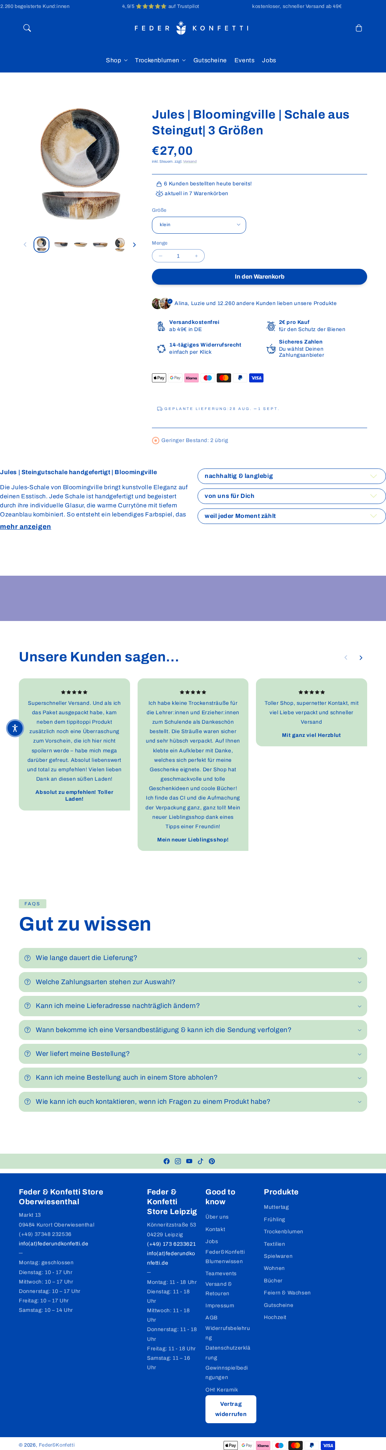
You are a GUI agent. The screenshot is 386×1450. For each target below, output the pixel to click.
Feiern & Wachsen (287, 1293)
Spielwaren (278, 1256)
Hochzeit (275, 1317)
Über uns (217, 1217)
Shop (113, 60)
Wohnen (274, 1268)
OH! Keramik (221, 1390)
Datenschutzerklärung (228, 1352)
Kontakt (215, 1229)
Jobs (211, 1241)
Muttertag (276, 1207)
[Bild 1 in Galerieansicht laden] (41, 245)
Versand (190, 161)
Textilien (274, 1244)
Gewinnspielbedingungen (226, 1372)
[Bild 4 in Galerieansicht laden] (100, 245)
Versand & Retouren (218, 1288)
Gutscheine (278, 1305)
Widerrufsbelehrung (227, 1333)
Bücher (273, 1281)
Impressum (219, 1305)
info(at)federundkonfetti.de (53, 1244)
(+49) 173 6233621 (171, 1244)
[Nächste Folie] (134, 244)
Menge (159, 243)
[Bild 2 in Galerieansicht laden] (61, 245)
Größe (159, 210)
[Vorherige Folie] (25, 244)
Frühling (274, 1219)
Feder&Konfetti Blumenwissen (225, 1256)
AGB (211, 1318)
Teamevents (221, 1273)
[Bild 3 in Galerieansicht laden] (81, 245)
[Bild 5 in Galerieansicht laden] (120, 245)
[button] (27, 28)
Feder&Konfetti (57, 1445)
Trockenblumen (157, 60)
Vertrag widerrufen (231, 1409)
